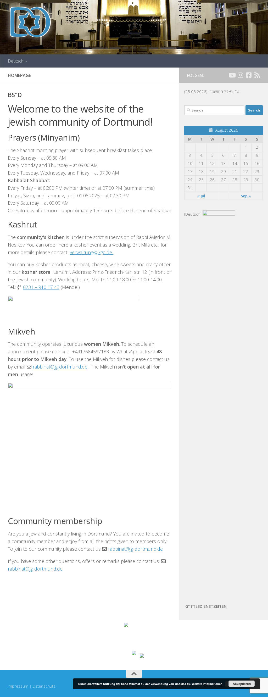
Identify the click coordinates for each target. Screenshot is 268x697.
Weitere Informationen (207, 684)
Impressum (18, 686)
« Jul (201, 195)
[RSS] (257, 75)
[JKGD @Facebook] (248, 75)
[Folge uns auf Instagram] (240, 75)
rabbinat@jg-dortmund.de (60, 367)
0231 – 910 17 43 (41, 287)
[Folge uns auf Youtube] (232, 75)
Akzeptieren (242, 683)
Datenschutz (44, 686)
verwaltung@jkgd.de (91, 252)
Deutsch (16, 61)
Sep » (246, 195)
